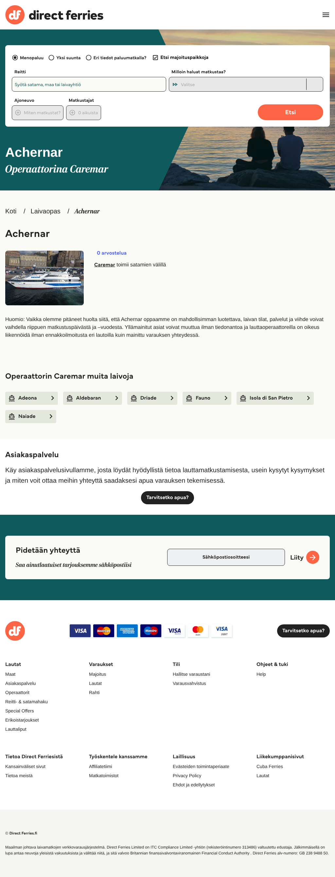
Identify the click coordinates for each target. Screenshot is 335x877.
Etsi (290, 112)
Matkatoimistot (103, 775)
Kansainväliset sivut (25, 766)
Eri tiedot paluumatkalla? (120, 57)
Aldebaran (88, 398)
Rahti (94, 692)
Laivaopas (46, 211)
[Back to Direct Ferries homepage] (54, 15)
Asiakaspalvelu (20, 683)
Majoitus (97, 674)
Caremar (104, 265)
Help (261, 674)
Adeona (27, 398)
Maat (10, 674)
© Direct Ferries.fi (21, 833)
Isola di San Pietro (271, 398)
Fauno (203, 398)
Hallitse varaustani (191, 674)
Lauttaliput (15, 729)
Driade (148, 398)
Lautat (95, 683)
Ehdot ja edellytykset (194, 784)
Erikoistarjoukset (22, 720)
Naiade (26, 416)
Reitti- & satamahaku (26, 701)
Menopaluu (32, 57)
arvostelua (112, 253)
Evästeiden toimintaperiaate (201, 766)
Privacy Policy (187, 775)
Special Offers (19, 710)
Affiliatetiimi (100, 766)
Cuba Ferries (269, 766)
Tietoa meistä (19, 775)
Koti (10, 211)
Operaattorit (17, 692)
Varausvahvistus (189, 683)
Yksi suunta (68, 57)
